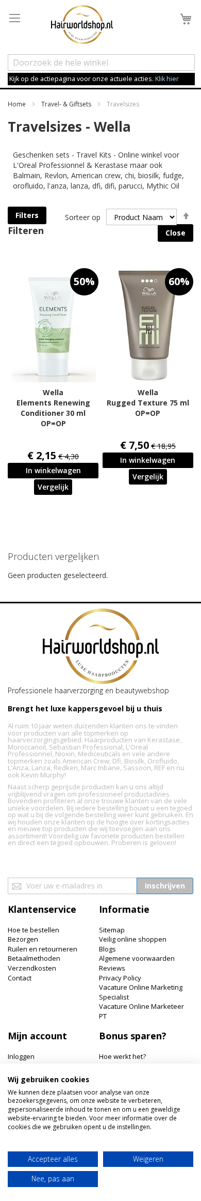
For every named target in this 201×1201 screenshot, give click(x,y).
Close (175, 233)
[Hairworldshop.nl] (101, 648)
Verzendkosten (32, 968)
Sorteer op (82, 217)
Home (17, 104)
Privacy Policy (120, 977)
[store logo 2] (82, 25)
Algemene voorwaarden (137, 958)
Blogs (107, 949)
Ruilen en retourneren (42, 949)
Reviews (112, 968)
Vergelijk (53, 487)
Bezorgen (23, 939)
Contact (19, 977)
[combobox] (101, 62)
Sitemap (112, 929)
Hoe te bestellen (33, 929)
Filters (27, 215)
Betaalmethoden (34, 958)
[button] (53, 487)
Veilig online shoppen (132, 939)
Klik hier (167, 78)
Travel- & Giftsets (67, 104)
